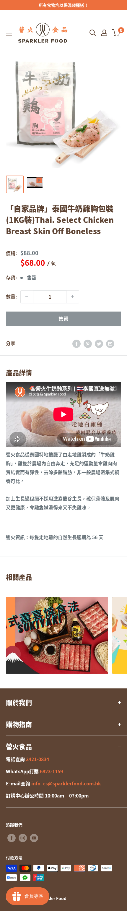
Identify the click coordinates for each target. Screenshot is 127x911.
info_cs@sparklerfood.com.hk (66, 783)
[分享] (76, 343)
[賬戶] (104, 33)
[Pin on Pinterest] (88, 343)
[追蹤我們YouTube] (34, 838)
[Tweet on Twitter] (99, 343)
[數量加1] (72, 297)
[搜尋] (92, 33)
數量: (11, 296)
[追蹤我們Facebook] (11, 838)
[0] (116, 32)
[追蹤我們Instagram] (23, 838)
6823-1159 (51, 771)
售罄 (63, 318)
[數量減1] (27, 297)
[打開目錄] (9, 33)
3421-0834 (37, 759)
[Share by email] (110, 343)
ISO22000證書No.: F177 (65, 5)
